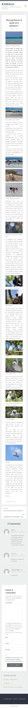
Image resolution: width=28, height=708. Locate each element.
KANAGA (8, 4)
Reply (22, 530)
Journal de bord (14, 28)
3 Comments (14, 524)
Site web (7, 649)
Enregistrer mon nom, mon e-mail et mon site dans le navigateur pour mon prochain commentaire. (13, 659)
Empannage (6, 683)
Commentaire (9, 602)
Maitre (13, 553)
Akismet (7, 630)
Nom (7, 637)
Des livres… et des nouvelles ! (11, 679)
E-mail (7, 643)
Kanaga (16, 706)
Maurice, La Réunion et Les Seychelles (13, 687)
